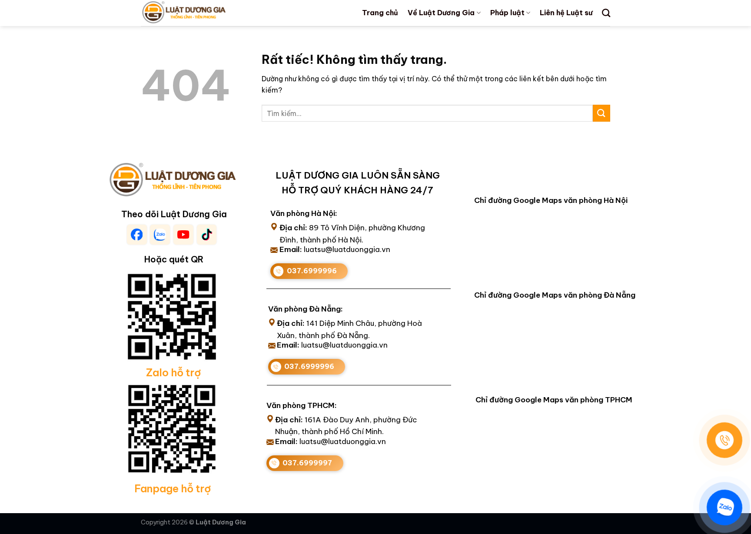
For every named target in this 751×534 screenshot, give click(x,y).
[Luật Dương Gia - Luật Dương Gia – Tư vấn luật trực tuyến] (198, 13)
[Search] (606, 12)
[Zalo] (724, 507)
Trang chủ (380, 12)
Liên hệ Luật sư (566, 12)
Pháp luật (507, 12)
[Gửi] (601, 113)
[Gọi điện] (724, 440)
